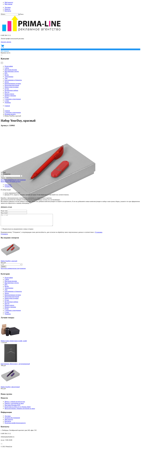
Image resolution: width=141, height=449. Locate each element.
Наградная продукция (12, 85)
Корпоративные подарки (13, 83)
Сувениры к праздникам (13, 99)
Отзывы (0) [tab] (8, 186)
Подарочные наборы (11, 90)
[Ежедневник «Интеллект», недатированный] (10, 362)
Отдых (7, 88)
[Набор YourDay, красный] (10, 259)
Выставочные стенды (12, 71)
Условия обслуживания (12, 418)
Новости (7, 9)
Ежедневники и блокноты (13, 80)
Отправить (4, 234)
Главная (7, 106)
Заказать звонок (6, 42)
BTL (6, 73)
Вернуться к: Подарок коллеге (11, 181)
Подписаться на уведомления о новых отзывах (18, 229)
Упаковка (8, 102)
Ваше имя (4, 211)
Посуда (7, 92)
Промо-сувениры (10, 95)
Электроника (9, 76)
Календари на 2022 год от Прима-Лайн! (18, 407)
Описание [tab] (8, 185)
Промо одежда (9, 94)
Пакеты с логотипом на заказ (14, 403)
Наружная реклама (11, 69)
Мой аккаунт (9, 2)
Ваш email (4, 213)
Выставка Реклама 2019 (12, 405)
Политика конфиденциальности (15, 423)
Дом (6, 78)
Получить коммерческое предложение (13, 180)
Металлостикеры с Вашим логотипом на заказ (20, 408)
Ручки (7, 97)
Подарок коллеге (10, 114)
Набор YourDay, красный (9, 261)
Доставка (8, 7)
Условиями (98, 232)
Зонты (7, 82)
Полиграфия (9, 66)
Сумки (7, 101)
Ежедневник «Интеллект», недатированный (15, 364)
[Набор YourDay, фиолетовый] (10, 385)
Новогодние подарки (12, 87)
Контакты (8, 11)
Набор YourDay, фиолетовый (10, 387)
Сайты (7, 68)
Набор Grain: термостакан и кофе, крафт (14, 341)
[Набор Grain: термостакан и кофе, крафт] (10, 339)
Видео (7, 75)
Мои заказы (8, 4)
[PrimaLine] (31, 32)
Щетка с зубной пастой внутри (15, 401)
